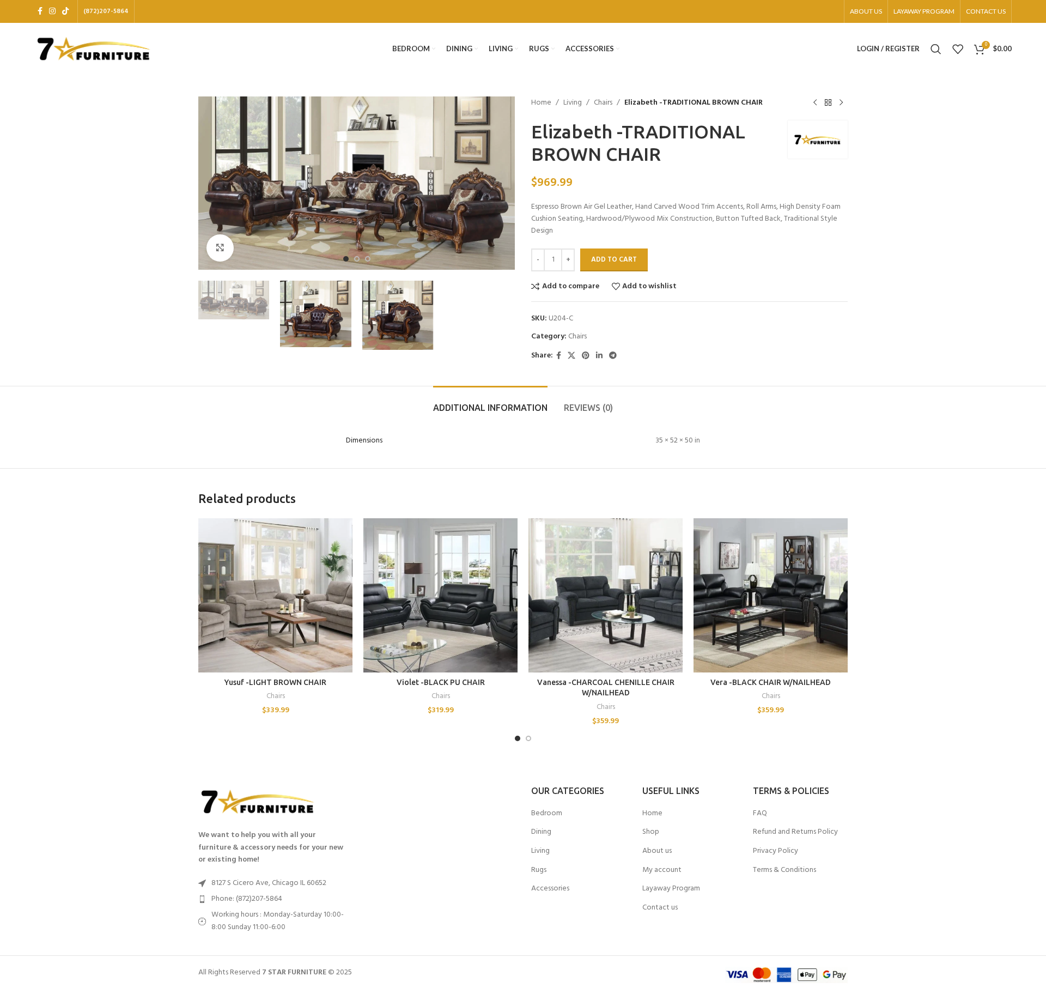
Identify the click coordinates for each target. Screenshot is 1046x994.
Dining (541, 832)
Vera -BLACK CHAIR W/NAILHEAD (770, 682)
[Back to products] (828, 103)
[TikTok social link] (65, 12)
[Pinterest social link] (586, 356)
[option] (346, 259)
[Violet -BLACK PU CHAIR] (440, 595)
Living (572, 103)
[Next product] (841, 103)
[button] (517, 738)
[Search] (936, 49)
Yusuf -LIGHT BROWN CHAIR (275, 682)
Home (541, 103)
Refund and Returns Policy (795, 832)
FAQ (760, 813)
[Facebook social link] (40, 12)
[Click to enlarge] (220, 248)
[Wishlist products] (958, 49)
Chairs (603, 103)
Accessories (550, 888)
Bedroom (546, 813)
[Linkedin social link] (599, 356)
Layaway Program (671, 888)
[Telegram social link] (613, 356)
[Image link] (258, 802)
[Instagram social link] (52, 12)
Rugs (538, 870)
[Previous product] (815, 103)
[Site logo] (94, 49)
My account (662, 870)
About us (657, 851)
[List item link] (273, 899)
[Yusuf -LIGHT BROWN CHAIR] (275, 595)
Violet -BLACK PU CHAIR (441, 682)
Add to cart (614, 259)
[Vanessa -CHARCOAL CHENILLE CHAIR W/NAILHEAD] (605, 595)
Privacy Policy (775, 851)
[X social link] (571, 356)
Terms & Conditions (784, 870)
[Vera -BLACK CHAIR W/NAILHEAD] (771, 595)
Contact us (660, 907)
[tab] (490, 402)
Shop (650, 832)
